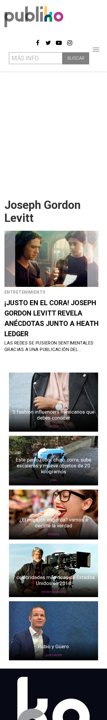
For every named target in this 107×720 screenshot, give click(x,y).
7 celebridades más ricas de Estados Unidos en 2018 (53, 580)
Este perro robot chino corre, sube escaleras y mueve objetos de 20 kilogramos (53, 465)
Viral (54, 480)
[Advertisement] (53, 132)
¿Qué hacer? (53, 655)
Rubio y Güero (53, 646)
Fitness (53, 534)
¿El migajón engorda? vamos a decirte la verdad (53, 523)
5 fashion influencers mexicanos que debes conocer (53, 415)
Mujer (53, 426)
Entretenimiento (25, 292)
